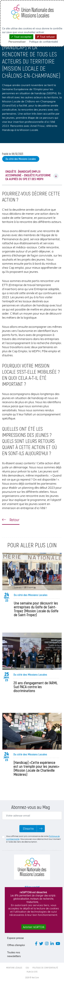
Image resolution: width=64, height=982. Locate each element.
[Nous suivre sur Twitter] (41, 943)
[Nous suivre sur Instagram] (46, 943)
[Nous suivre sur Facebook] (36, 943)
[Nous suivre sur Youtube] (58, 943)
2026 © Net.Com (32, 977)
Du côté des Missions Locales (21, 158)
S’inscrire (28, 828)
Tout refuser (47, 36)
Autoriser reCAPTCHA (33, 927)
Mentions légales (14, 967)
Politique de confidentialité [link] (43, 41)
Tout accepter (22, 36)
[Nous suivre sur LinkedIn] (52, 943)
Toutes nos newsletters (14, 954)
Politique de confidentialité (45, 967)
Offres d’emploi (16, 945)
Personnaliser (17, 41)
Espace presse (15, 938)
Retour (14, 519)
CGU (27, 967)
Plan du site (32, 971)
